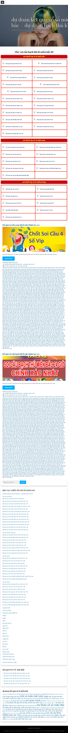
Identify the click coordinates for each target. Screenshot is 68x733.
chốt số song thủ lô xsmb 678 (15, 293)
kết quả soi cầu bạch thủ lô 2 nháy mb (13, 498)
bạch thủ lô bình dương (53, 402)
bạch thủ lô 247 (10, 399)
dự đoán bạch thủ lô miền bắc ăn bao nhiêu (28, 295)
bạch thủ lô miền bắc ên (14, 269)
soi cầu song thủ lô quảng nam (18, 472)
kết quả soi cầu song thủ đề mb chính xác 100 (15, 548)
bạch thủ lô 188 (10, 398)
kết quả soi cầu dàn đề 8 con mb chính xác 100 (15, 519)
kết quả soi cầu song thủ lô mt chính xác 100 (14, 558)
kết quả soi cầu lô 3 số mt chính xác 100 (13, 573)
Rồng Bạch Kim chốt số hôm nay (12, 713)
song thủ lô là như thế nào (9, 336)
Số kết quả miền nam (8, 656)
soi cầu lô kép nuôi (55, 323)
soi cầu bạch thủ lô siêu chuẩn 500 (41, 309)
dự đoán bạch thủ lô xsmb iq (53, 297)
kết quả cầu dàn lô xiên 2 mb (14, 98)
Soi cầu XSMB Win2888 (20, 717)
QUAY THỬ (5, 649)
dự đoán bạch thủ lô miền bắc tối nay (51, 295)
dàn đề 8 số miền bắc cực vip (45, 126)
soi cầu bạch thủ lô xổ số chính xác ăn (25, 456)
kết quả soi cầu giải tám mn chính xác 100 (14, 597)
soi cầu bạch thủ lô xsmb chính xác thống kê (18, 319)
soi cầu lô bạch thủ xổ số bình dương (27, 323)
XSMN (4, 618)
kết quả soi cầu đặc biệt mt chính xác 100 (13, 568)
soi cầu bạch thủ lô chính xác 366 (27, 301)
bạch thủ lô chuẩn (36, 405)
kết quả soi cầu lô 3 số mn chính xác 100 (13, 599)
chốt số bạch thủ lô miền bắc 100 (48, 281)
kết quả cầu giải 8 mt (12, 196)
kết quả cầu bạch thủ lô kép (14, 70)
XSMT (4, 621)
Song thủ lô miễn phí (51, 339)
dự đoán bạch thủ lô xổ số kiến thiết (30, 296)
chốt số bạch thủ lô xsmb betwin (52, 286)
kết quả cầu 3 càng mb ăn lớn (45, 105)
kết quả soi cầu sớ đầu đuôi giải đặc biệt (17, 175)
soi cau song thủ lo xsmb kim (43, 333)
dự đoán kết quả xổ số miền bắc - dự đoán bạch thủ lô (19, 264)
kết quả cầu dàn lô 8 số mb (44, 91)
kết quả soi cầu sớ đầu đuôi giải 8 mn (50, 168)
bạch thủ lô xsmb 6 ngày (20, 270)
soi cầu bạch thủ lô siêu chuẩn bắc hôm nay (21, 311)
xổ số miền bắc (9, 719)
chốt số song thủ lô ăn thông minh (22, 292)
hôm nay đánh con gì (22, 711)
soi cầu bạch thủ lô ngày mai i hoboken (44, 307)
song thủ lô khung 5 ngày (31, 335)
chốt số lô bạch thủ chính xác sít (25, 289)
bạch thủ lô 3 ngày (20, 399)
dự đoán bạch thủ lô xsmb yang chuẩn (39, 300)
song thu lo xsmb (57, 344)
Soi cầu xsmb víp (22, 266)
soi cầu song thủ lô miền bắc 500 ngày (19, 469)
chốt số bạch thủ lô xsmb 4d (34, 286)
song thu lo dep (19, 335)
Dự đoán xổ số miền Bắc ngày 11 (42, 707)
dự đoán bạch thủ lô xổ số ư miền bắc (51, 296)
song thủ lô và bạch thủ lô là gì (23, 344)
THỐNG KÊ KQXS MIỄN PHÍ (9, 613)
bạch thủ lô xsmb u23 (54, 272)
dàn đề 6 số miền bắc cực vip (14, 126)
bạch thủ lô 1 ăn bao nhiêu (29, 396)
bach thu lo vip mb (15, 694)
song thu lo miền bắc (22, 337)
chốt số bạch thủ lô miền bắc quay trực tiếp (44, 284)
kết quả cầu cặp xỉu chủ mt (13, 203)
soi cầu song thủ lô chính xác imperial (27, 467)
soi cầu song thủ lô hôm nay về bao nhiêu (35, 327)
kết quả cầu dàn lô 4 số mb (13, 84)
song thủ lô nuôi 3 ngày (52, 340)
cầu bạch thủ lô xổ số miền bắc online (22, 274)
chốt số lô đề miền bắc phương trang (35, 291)
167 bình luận (8, 348)
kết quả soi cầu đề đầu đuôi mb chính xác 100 (15, 537)
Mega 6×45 (5, 628)
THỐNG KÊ (5, 639)
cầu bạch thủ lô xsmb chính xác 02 (45, 417)
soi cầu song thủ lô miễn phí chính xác (40, 328)
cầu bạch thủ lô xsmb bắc (40, 276)
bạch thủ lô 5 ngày (50, 399)
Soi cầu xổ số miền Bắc (36, 717)
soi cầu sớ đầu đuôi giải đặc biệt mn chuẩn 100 (15, 605)
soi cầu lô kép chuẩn (44, 323)
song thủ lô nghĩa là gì (15, 340)
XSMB (4, 615)
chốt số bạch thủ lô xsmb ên (48, 428)
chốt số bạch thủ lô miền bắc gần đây (23, 282)
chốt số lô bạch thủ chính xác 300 (25, 288)
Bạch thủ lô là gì (48, 694)
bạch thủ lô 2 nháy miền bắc (50, 398)
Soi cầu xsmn (6, 582)
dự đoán (43, 701)
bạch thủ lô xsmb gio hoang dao (55, 412)
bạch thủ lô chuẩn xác (14, 406)
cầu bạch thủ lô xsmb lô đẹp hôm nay (24, 278)
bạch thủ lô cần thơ (40, 403)
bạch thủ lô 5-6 (60, 399)
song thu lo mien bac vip (38, 339)
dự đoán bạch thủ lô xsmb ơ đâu (31, 299)
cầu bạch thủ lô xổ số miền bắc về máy (53, 416)
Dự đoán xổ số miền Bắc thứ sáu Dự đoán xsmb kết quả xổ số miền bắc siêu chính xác (33, 709)
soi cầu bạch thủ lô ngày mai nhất (46, 308)
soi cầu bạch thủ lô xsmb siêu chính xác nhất (29, 320)
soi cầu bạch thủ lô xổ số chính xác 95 (48, 313)
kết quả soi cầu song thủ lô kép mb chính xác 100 (16, 550)
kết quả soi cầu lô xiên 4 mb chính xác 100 (14, 545)
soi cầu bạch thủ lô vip (12, 454)
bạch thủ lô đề (11, 408)
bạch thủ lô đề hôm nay (22, 408)
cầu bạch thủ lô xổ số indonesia (38, 273)
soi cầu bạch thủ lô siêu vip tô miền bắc (31, 312)
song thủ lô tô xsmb (58, 343)
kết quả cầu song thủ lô (47, 203)
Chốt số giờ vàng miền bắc (10, 696)
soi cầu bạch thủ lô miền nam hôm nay (24, 305)
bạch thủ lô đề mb (46, 408)
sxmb (51, 717)
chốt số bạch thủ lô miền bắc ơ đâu (39, 424)
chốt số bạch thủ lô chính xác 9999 (50, 280)
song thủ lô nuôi (26, 340)
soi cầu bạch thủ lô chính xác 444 (46, 301)
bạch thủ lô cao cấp (51, 403)
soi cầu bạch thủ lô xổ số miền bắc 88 (52, 315)
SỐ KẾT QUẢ (5, 652)
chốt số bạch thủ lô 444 (33, 280)
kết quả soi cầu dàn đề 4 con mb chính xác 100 (15, 514)
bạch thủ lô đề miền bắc (58, 408)
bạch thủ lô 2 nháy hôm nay (33, 398)
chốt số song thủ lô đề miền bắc (42, 292)
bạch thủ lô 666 (16, 401)
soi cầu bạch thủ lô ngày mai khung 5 (26, 308)
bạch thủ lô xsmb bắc (33, 270)
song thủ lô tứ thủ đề (8, 344)
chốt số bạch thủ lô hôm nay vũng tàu (27, 281)
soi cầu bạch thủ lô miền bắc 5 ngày (46, 304)
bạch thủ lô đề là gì (34, 408)
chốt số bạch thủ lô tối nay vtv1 (17, 286)
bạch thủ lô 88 (44, 401)
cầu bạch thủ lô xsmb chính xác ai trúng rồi (16, 277)
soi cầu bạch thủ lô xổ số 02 (26, 454)
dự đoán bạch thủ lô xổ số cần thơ (11, 437)
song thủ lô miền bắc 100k (36, 337)
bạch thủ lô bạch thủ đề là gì (27, 402)
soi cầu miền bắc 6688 (15, 324)
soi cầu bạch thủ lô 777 (11, 301)
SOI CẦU (4, 641)
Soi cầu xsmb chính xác (10, 266)
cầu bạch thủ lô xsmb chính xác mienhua (53, 418)
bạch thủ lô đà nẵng (51, 406)
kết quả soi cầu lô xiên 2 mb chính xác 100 (14, 540)
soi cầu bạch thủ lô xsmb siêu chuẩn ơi (40, 321)
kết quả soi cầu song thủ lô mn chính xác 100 (15, 584)
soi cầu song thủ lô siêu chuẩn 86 (34, 331)
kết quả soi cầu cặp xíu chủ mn (15, 168)
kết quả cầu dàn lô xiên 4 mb (14, 105)
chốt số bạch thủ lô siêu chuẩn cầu (38, 426)
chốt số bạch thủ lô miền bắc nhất (44, 282)
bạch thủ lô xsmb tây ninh (21, 272)
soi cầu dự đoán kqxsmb (38, 713)
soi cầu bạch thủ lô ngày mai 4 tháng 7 (46, 305)
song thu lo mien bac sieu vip (22, 339)
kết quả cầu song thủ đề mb (18, 77)
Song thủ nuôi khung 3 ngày (20, 346)
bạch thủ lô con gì (40, 406)
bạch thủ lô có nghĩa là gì (28, 406)
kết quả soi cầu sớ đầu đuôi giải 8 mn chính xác (15, 602)
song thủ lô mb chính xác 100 (45, 336)
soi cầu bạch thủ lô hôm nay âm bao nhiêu (25, 303)
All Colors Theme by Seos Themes (55, 731)
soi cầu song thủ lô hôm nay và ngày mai (34, 468)
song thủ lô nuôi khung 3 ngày (55, 341)
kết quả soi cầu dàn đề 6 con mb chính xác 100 (15, 516)
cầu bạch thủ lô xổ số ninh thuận (23, 276)
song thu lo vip (36, 344)
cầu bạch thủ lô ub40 (23, 273)
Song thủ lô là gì (60, 335)
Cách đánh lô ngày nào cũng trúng (29, 698)
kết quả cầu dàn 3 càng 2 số (14, 112)
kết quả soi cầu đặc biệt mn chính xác (50, 147)
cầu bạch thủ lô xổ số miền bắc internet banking (49, 414)
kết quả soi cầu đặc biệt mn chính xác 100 (14, 594)
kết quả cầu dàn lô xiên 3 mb (45, 98)
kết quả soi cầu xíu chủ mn (13, 154)
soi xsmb (46, 717)
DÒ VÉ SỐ (5, 644)
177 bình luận (8, 477)
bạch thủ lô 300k (30, 399)
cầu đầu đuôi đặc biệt (12, 210)
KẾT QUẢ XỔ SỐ (6, 623)
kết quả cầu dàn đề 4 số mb (45, 77)
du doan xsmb (23, 434)
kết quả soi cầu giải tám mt (13, 217)
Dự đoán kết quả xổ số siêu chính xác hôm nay (24, 702)
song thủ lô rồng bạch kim (9, 343)
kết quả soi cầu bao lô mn (13, 161)
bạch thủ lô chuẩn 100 (48, 405)
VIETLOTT (5, 626)
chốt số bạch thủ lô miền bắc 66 (42, 422)
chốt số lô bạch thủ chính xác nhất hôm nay (45, 429)
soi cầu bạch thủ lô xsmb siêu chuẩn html (17, 321)
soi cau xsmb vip (9, 335)
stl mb (63, 346)
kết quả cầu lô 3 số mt (46, 210)
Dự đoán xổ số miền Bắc (50, 705)
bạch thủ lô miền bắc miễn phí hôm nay (32, 269)
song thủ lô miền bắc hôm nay (52, 337)
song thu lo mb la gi (10, 337)
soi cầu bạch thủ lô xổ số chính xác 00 (27, 313)
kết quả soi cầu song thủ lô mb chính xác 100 (21, 225)
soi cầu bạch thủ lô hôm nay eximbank (48, 303)
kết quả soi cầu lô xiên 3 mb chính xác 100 (14, 542)
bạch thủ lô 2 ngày (20, 398)
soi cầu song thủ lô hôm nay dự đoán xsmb (29, 325)
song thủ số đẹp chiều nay (46, 346)
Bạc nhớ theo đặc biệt (58, 694)
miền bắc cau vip (55, 441)
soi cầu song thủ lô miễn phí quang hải (24, 329)
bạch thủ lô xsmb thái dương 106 (38, 272)
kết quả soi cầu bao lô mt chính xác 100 (13, 563)
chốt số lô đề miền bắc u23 (53, 291)
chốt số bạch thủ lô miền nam (42, 425)
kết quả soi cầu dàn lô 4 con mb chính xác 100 (15, 527)
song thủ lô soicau (40, 343)
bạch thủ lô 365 (39, 399)
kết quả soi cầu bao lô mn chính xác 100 (13, 589)
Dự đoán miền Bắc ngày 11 (49, 703)
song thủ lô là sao (23, 336)
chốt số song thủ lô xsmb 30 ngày (40, 433)
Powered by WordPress (34, 728)
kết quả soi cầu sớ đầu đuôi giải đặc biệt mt (14, 579)
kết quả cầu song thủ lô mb (45, 119)
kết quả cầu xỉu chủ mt (12, 189)
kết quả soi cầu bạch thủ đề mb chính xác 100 (15, 504)
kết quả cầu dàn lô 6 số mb (18, 91)
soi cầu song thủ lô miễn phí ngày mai (24, 471)
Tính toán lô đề (6, 610)
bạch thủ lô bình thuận (10, 267)
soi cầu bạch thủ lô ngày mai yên (22, 309)
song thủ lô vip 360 (46, 344)
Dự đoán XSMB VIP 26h (31, 705)
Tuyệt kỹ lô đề (6, 608)
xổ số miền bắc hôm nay (23, 719)
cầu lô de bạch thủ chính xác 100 (55, 420)
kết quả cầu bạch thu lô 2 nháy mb (51, 63)
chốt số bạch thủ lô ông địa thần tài (22, 285)
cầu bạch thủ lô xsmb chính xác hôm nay (40, 277)
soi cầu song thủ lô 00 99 (29, 324)
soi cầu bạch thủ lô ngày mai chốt (23, 307)
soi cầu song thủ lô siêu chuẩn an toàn (15, 473)
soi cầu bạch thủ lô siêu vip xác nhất (52, 312)
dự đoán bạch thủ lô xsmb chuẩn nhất (33, 297)
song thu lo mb (32, 336)
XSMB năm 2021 (58, 717)
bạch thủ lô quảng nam (50, 269)
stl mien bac (5, 347)
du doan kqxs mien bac (11, 434)
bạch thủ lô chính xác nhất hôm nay (21, 405)
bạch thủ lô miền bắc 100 (52, 409)
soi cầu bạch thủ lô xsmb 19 (54, 316)
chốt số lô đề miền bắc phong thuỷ (14, 291)
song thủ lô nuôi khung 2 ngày (17, 341)
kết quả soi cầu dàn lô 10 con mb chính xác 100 (15, 524)
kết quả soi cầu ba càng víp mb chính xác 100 (15, 501)
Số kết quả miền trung (8, 659)
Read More (8, 258)
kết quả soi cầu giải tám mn (48, 154)
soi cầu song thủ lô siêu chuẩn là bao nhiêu (18, 332)
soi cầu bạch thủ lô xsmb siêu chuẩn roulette (16, 464)
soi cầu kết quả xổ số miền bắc (30, 715)
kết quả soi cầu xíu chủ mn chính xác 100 (13, 586)
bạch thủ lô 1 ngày (43, 396)
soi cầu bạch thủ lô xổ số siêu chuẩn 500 (28, 457)
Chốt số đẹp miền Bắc (55, 696)
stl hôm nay (57, 346)
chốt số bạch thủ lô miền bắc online (22, 284)
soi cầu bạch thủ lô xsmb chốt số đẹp (41, 319)
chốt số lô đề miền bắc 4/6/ (38, 430)
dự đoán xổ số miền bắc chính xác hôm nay (18, 707)
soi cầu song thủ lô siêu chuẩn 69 (15, 331)
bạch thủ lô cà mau (28, 403)
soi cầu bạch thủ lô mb (33, 445)
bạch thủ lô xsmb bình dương (48, 270)
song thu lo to (49, 343)
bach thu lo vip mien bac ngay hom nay (32, 694)
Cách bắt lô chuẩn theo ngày (11, 698)
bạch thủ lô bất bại (41, 402)
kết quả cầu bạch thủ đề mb (45, 70)
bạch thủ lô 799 (35, 401)
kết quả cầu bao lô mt (46, 196)
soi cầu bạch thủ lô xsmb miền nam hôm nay (17, 461)
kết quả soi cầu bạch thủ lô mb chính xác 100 (21, 354)
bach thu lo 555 (6, 401)
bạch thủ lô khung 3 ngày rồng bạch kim (44, 267)
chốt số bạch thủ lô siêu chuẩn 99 (42, 285)
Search (23, 482)
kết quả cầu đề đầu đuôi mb (14, 119)
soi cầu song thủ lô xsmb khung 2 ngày (24, 333)
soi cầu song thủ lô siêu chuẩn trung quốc (21, 475)
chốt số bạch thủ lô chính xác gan (45, 421)
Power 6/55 (5, 636)
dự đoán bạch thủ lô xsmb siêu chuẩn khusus (15, 300)
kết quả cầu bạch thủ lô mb (14, 63)
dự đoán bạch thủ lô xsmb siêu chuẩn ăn (52, 299)
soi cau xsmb (25, 713)
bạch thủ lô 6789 (25, 401)
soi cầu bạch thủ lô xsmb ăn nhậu (26, 458)
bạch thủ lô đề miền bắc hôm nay (11, 409)
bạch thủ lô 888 (53, 401)
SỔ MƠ (4, 646)
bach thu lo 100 (53, 396)
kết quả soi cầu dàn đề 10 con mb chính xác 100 (15, 522)
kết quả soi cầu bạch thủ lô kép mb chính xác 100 (16, 506)
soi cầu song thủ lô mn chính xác (15, 147)
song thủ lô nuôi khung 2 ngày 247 (36, 341)
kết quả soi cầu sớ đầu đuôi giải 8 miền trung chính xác (17, 576)
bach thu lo (18, 396)
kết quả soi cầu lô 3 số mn (47, 161)
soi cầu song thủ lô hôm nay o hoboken (52, 325)
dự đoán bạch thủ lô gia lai (31, 293)
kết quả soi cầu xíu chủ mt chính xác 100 (13, 561)
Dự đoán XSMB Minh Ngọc (18, 705)
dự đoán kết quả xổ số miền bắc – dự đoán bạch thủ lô (17, 494)
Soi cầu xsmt (5, 556)
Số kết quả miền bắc (8, 654)
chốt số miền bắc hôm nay (34, 696)
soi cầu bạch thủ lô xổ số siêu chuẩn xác (35, 316)
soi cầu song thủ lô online (43, 329)
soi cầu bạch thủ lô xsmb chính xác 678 (31, 317)
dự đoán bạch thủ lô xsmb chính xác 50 (13, 438)
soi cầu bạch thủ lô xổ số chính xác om (30, 315)
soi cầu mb (44, 715)
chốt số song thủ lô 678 (48, 432)
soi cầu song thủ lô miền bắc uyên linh (19, 328)
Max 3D (4, 630)
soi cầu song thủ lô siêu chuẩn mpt (40, 332)
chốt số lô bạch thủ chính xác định (44, 288)
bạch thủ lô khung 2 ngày (9, 662)
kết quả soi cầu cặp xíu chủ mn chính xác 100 (15, 592)
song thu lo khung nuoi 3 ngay (47, 335)
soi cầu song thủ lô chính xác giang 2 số (47, 465)
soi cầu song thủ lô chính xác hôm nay (47, 324)
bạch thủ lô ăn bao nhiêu (11, 402)
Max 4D (4, 633)
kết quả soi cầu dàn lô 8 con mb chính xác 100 (15, 535)
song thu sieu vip (33, 346)
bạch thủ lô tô (51, 410)
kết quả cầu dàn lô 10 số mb (45, 112)
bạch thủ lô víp (8, 270)
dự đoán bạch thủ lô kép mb (47, 293)
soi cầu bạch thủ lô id (30, 304)
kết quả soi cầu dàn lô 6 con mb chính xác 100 (15, 529)
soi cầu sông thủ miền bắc (17, 476)
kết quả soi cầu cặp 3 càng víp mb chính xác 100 (15, 511)
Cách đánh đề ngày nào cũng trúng (48, 698)
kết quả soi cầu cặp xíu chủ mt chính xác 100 (14, 566)
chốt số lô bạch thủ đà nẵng (42, 289)
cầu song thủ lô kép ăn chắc (51, 84)
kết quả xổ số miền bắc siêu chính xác (42, 711)
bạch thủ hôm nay (9, 396)
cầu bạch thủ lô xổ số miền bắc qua (44, 274)
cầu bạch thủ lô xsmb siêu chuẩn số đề (46, 278)
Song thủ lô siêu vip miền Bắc (26, 343)
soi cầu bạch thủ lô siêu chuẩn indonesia (45, 311)
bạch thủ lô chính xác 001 (25, 267)
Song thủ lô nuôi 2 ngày (38, 340)
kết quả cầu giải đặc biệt (47, 189)
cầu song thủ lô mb (21, 280)
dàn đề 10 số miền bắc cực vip (14, 133)
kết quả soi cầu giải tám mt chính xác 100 (13, 571)
